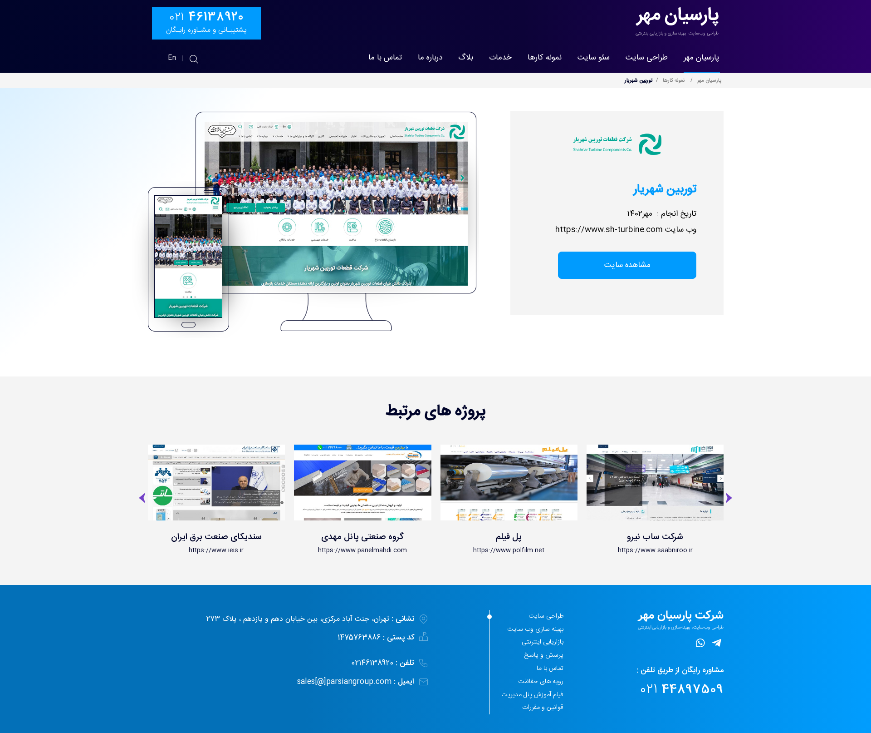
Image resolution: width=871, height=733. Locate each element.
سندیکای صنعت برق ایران (216, 537)
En (172, 58)
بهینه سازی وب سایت (535, 629)
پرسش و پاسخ (543, 655)
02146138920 (382, 663)
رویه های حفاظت (540, 681)
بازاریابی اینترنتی (542, 642)
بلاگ (465, 57)
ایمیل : (404, 681)
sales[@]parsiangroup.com (345, 682)
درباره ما (430, 57)
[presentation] (143, 501)
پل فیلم (509, 537)
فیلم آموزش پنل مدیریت (532, 694)
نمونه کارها (545, 57)
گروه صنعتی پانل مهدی (362, 537)
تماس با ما (385, 57)
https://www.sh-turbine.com (609, 230)
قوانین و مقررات (542, 707)
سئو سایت (593, 57)
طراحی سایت (647, 57)
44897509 (682, 690)
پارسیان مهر (701, 57)
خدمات (500, 57)
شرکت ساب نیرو (655, 537)
